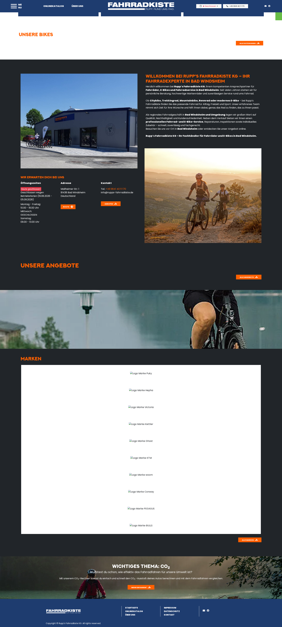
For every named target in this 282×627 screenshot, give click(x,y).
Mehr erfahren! (139, 587)
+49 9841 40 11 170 (237, 6)
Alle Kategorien (248, 43)
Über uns (77, 6)
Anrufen (109, 204)
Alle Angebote (247, 277)
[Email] (204, 610)
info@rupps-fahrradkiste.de (117, 192)
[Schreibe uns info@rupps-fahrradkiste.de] (266, 6)
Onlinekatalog (53, 6)
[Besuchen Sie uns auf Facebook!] (270, 6)
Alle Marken (248, 540)
